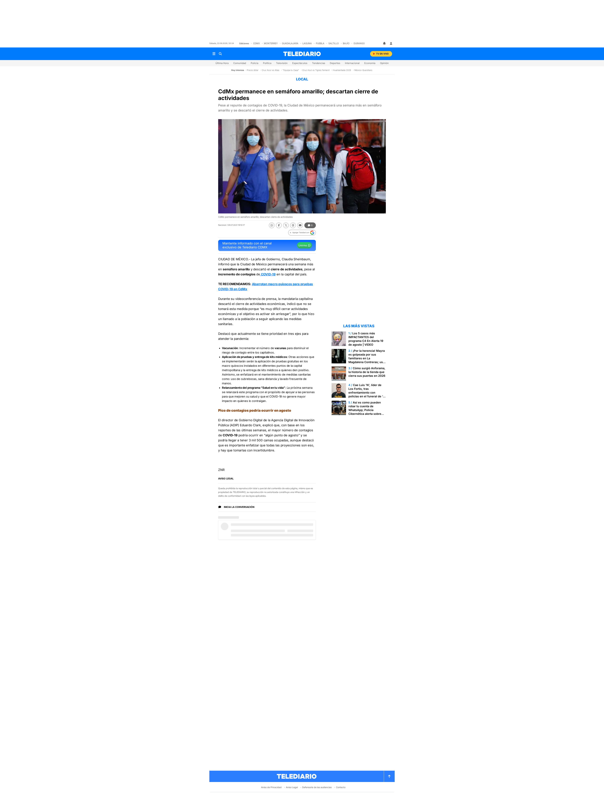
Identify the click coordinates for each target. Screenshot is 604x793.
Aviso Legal (292, 787)
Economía (369, 63)
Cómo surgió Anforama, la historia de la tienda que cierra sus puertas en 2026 (366, 372)
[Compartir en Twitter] (286, 225)
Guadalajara (290, 43)
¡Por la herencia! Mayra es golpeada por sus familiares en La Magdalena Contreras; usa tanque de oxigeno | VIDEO (366, 358)
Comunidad (239, 63)
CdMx (256, 43)
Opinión (384, 63)
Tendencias (318, 63)
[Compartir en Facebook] (279, 225)
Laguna (307, 43)
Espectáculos (299, 63)
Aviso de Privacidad (271, 787)
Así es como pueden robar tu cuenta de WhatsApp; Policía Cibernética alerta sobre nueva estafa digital (364, 410)
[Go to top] (389, 776)
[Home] (302, 54)
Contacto (340, 787)
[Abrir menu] (214, 54)
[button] (302, 232)
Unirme (302, 245)
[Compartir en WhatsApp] (271, 225)
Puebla (320, 43)
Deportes (335, 63)
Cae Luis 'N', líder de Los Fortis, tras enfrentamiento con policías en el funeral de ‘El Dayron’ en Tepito (366, 392)
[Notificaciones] (384, 43)
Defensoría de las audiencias (317, 787)
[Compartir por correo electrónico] (300, 225)
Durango (359, 43)
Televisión (282, 63)
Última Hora (222, 63)
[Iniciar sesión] (391, 43)
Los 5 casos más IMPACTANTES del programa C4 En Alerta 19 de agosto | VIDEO (365, 339)
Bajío (346, 43)
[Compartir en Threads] (293, 225)
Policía (254, 63)
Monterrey (271, 43)
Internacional (352, 63)
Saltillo (333, 43)
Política (267, 63)
